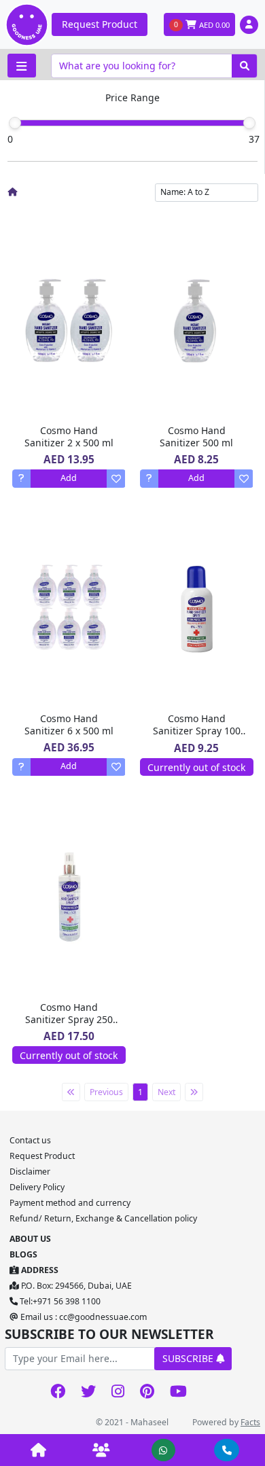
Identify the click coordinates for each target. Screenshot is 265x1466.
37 (254, 138)
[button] (249, 25)
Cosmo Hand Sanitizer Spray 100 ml (197, 730)
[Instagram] (117, 1392)
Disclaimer (30, 1171)
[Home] (12, 192)
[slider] (15, 123)
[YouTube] (178, 1392)
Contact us (30, 1140)
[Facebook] (57, 1392)
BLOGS (23, 1254)
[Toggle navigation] (21, 65)
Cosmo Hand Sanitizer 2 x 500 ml (68, 436)
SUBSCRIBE (189, 1358)
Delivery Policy (37, 1187)
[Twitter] (88, 1392)
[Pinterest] (147, 1392)
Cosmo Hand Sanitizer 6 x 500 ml (68, 724)
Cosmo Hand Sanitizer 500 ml (196, 436)
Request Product (99, 24)
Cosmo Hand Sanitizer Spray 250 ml (69, 1019)
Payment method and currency (70, 1203)
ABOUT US (30, 1239)
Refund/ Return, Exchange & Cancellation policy (103, 1218)
